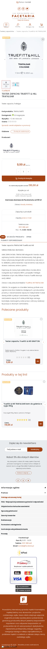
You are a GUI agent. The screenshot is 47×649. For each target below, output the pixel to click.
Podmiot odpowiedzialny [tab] (11, 240)
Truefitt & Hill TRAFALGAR (35, 283)
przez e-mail (26, 218)
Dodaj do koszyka (25, 178)
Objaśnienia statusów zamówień (15, 506)
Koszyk (41, 27)
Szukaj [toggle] (17, 27)
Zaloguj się (30, 27)
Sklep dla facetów (23, 20)
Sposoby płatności (9, 511)
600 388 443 (23, 227)
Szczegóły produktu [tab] (15, 237)
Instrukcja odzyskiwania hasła (14, 529)
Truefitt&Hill (6, 91)
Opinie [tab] (28, 237)
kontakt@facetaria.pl (26, 546)
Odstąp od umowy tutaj (11, 497)
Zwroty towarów (8, 515)
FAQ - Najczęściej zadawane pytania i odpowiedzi (22, 502)
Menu (6, 27)
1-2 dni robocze (16, 119)
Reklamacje (6, 520)
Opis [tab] (3, 237)
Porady (4, 534)
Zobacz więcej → (23, 473)
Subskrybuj (35, 449)
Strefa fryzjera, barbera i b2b (25, 2)
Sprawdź (16, 125)
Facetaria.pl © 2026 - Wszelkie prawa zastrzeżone (20, 645)
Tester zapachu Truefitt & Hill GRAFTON (22, 341)
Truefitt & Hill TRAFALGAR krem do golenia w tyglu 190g (23, 405)
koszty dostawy (26, 204)
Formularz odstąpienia (11, 525)
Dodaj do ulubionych (21, 131)
